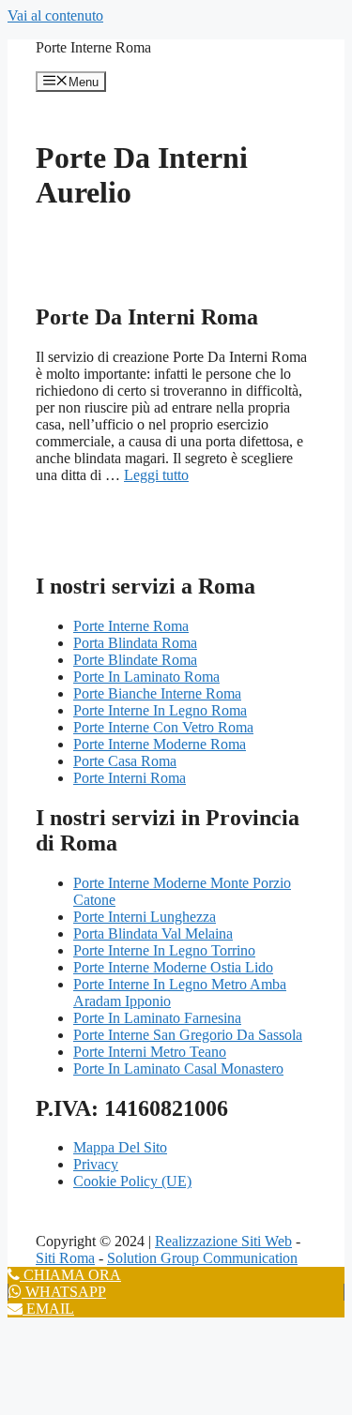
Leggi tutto (156, 475)
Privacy (95, 1164)
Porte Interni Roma (129, 778)
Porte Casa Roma (124, 761)
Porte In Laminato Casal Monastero (178, 1068)
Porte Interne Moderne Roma (159, 744)
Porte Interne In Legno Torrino (164, 950)
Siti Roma (65, 1258)
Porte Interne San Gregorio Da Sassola (187, 1035)
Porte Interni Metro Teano (149, 1052)
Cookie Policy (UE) (132, 1181)
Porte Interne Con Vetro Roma (163, 727)
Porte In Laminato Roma (146, 677)
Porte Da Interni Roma (147, 317)
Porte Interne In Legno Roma (160, 710)
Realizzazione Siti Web (223, 1241)
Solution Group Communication (202, 1258)
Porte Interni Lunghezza (144, 917)
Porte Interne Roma (93, 47)
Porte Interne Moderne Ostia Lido (173, 967)
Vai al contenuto (55, 15)
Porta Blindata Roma (135, 643)
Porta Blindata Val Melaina (153, 933)
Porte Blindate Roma (135, 660)
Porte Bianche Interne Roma (157, 693)
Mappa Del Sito (120, 1147)
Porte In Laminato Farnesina (157, 1018)
